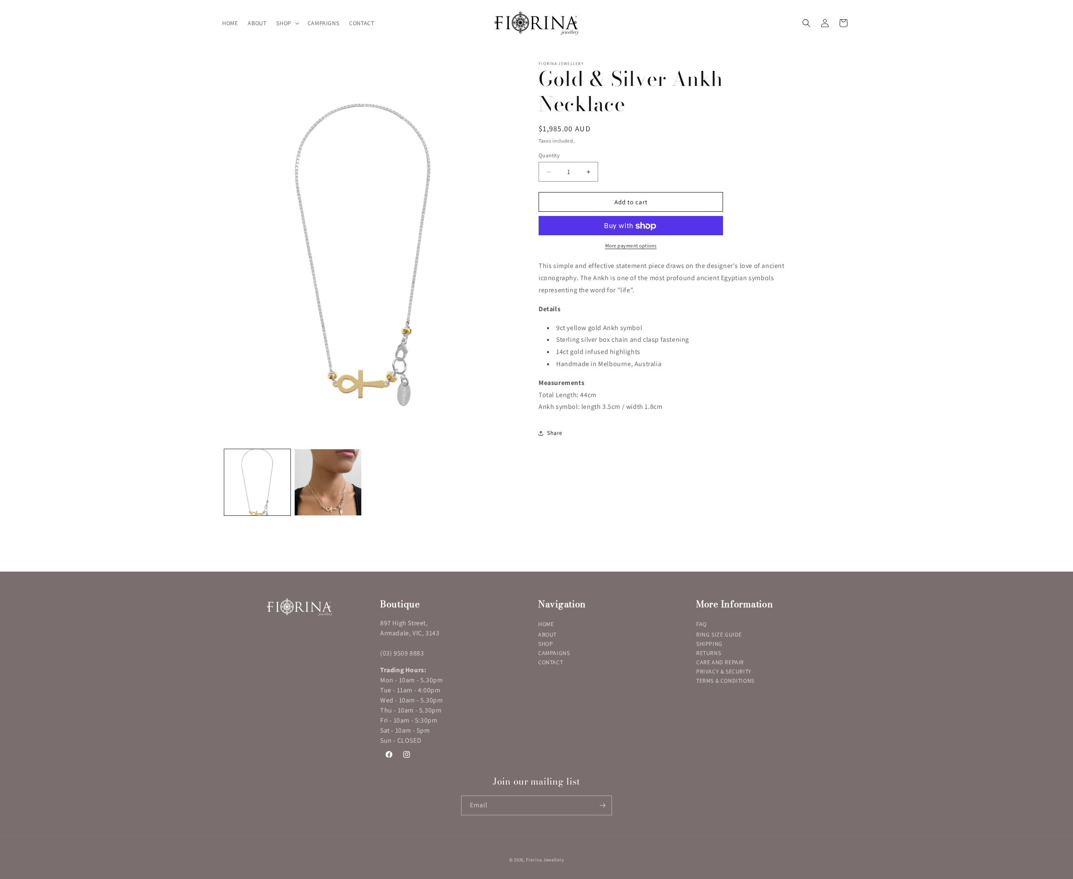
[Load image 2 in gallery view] (328, 482)
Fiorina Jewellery (545, 860)
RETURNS (708, 653)
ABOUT (547, 634)
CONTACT (550, 662)
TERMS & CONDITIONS (725, 680)
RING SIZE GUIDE (719, 634)
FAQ (701, 624)
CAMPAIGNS (554, 653)
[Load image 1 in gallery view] (257, 482)
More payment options (631, 246)
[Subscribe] (602, 805)
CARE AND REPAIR (720, 662)
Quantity (549, 155)
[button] (286, 23)
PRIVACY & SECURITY (724, 671)
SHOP (545, 644)
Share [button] (554, 433)
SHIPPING (709, 644)
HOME (546, 624)
